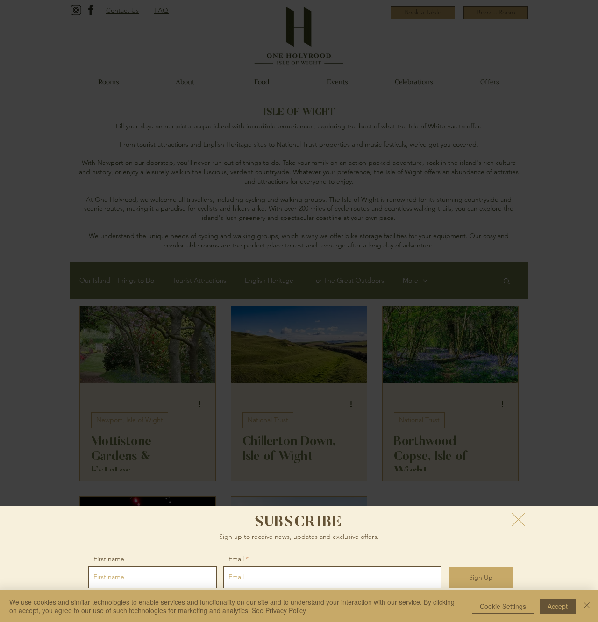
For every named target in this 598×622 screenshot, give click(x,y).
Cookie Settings (503, 606)
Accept (558, 606)
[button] (518, 519)
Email (236, 559)
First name (108, 559)
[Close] (586, 606)
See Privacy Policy (279, 610)
